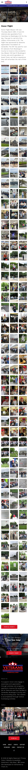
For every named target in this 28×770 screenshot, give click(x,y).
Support (22, 744)
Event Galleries (20, 17)
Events (10, 17)
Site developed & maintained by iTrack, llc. (12, 765)
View (2, 19)
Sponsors (7, 747)
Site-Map (13, 762)
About (10, 744)
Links (13, 747)
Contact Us (20, 747)
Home (3, 17)
